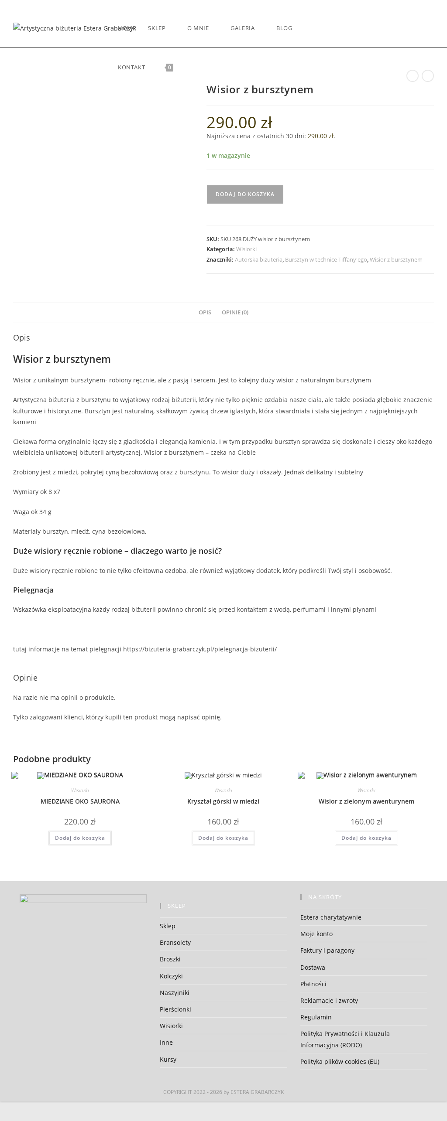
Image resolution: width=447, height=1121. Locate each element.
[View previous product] (412, 76)
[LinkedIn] (396, 28)
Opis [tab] (205, 312)
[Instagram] (384, 28)
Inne (166, 1042)
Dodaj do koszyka (245, 194)
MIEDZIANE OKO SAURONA (80, 801)
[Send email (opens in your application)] (420, 28)
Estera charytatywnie (330, 917)
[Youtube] (408, 28)
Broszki (170, 959)
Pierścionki (175, 1009)
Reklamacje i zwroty (329, 1000)
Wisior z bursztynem (396, 259)
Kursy (168, 1059)
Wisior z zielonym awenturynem (366, 801)
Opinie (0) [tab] (235, 312)
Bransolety (175, 942)
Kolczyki (171, 976)
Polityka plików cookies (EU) (339, 1061)
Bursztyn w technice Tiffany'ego (326, 259)
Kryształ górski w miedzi (223, 801)
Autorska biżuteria (258, 259)
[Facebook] (349, 28)
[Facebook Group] (361, 28)
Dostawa (312, 967)
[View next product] (428, 76)
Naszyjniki (174, 992)
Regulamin (316, 1017)
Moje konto (316, 934)
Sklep (167, 926)
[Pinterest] (372, 28)
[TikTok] (431, 28)
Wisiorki (246, 249)
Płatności (313, 984)
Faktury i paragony (327, 950)
